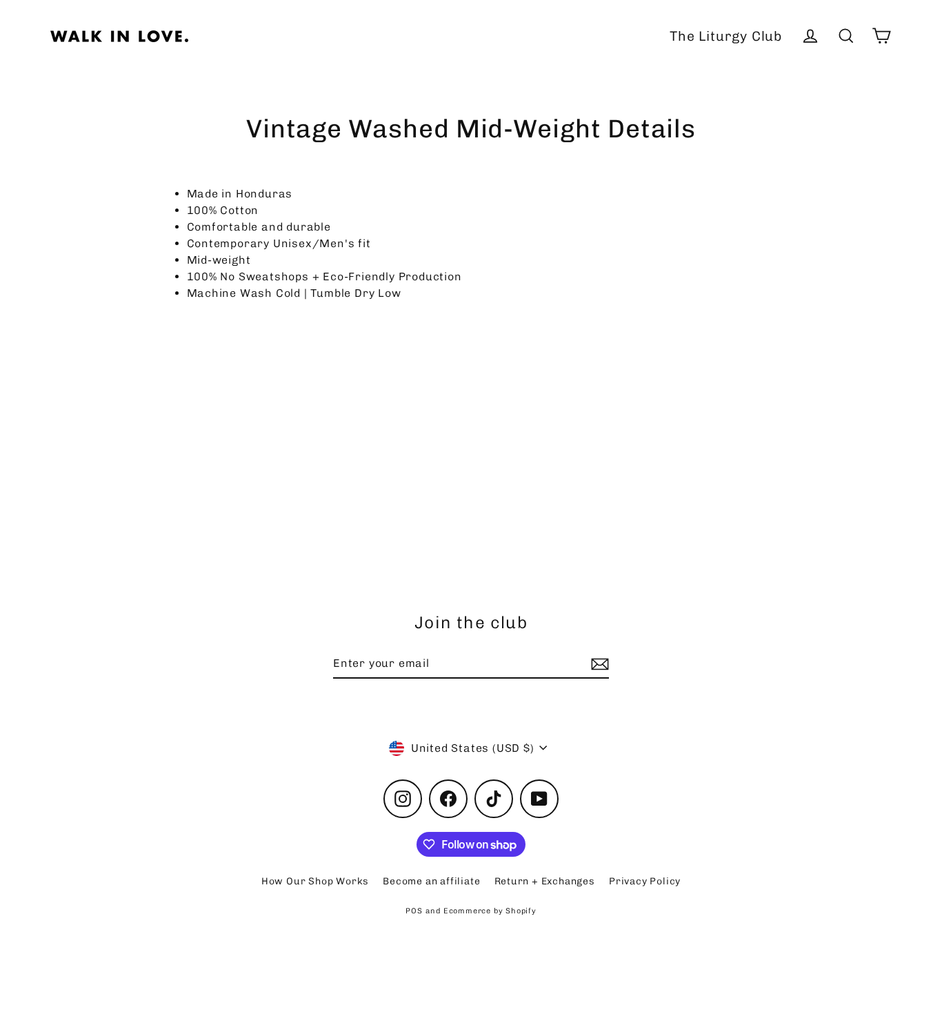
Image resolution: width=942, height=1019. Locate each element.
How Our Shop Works (315, 881)
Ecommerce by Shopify (490, 910)
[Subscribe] (598, 664)
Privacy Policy (645, 881)
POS (413, 910)
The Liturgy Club (726, 36)
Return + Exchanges (544, 881)
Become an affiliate (431, 881)
